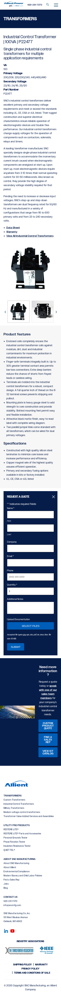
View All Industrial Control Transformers (29, 236)
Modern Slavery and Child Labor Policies (23, 875)
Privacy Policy (30, 968)
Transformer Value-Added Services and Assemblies (29, 816)
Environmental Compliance (17, 871)
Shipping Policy (22, 964)
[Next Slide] (56, 311)
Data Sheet (13, 228)
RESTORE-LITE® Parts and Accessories (22, 833)
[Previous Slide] (5, 311)
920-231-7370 (35, 5)
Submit (15, 647)
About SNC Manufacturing (19, 859)
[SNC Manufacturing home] (13, 4)
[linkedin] (5, 930)
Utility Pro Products (17, 825)
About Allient (10, 867)
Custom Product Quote (48, 726)
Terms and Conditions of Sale (32, 972)
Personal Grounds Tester (16, 837)
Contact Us (10, 897)
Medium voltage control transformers (22, 812)
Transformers (13, 795)
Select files (30, 626)
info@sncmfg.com (12, 905)
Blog (6, 888)
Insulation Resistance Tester (17, 846)
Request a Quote (18, 496)
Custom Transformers (14, 799)
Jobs (6, 883)
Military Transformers (14, 808)
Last (9, 534)
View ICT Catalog (48, 752)
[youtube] (11, 930)
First (9, 521)
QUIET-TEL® (9, 850)
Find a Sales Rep (48, 740)
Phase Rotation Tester (14, 841)
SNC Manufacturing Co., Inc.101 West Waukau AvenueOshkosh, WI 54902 (17, 917)
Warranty (11, 232)
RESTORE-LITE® (11, 829)
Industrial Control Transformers (19, 804)
